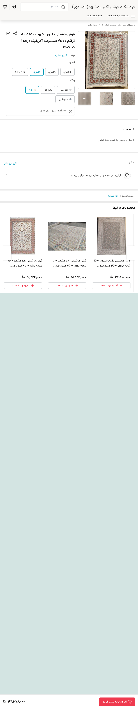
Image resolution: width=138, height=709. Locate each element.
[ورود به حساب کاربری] (14, 6)
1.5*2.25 (20, 72)
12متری (67, 72)
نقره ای (48, 90)
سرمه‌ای (63, 99)
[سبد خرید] (5, 6)
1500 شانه (92, 25)
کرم (30, 90)
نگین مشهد (61, 55)
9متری (52, 72)
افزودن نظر (10, 163)
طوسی (64, 90)
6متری (36, 72)
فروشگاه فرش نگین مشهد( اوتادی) (103, 7)
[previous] (131, 253)
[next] (7, 253)
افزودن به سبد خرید (115, 702)
